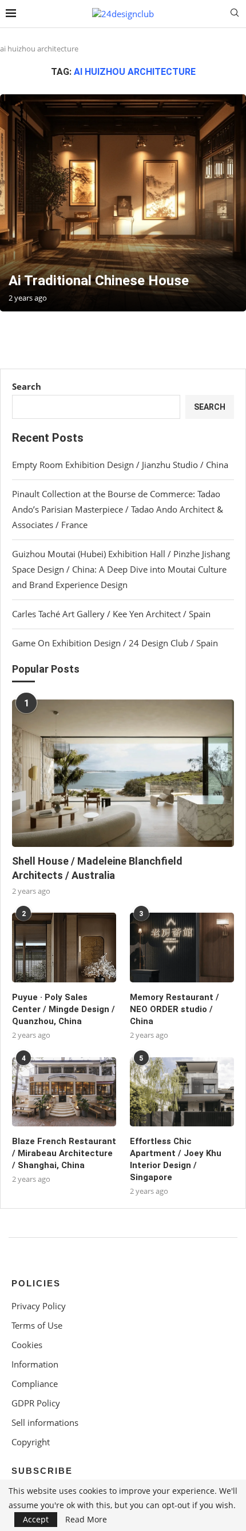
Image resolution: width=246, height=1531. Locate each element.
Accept (36, 1519)
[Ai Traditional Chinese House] (123, 202)
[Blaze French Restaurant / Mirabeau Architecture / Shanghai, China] (64, 1092)
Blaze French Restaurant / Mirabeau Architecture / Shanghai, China (64, 1153)
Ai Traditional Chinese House (99, 281)
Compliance (34, 1384)
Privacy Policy (38, 1306)
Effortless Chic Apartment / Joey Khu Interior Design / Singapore (175, 1159)
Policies (36, 1283)
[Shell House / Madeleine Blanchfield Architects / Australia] (123, 773)
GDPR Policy (35, 1403)
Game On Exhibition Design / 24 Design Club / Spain (115, 643)
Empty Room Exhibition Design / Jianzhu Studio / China (120, 464)
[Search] (234, 14)
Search (26, 386)
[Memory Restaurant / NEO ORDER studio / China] (182, 947)
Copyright (30, 1442)
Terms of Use (36, 1325)
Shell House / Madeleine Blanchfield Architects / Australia (97, 868)
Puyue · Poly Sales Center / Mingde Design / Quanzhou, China (63, 1009)
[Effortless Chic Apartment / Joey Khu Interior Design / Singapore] (182, 1092)
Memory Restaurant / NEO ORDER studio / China (174, 1009)
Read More (86, 1520)
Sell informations (44, 1422)
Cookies (26, 1345)
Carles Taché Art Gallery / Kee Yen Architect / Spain (111, 613)
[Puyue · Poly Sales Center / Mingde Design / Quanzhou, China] (64, 947)
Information (34, 1364)
